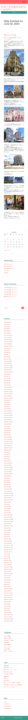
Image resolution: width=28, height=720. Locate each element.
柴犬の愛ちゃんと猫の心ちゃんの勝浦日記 (13, 684)
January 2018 (7, 543)
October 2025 (7, 343)
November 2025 (7, 341)
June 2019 (6, 506)
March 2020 (6, 486)
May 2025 (6, 354)
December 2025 (7, 339)
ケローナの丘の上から (13, 6)
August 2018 (6, 528)
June (10, 12)
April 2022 (6, 432)
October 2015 (7, 597)
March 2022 (6, 434)
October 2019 (7, 497)
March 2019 (6, 512)
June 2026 (6, 326)
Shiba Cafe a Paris (8, 671)
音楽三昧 (6, 272)
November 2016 (7, 569)
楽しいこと (6, 646)
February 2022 (7, 437)
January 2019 (7, 517)
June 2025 (6, 352)
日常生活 (6, 644)
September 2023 (7, 398)
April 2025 (6, 356)
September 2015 (7, 599)
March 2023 (6, 408)
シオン (6, 37)
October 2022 (7, 419)
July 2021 (6, 452)
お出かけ (20, 37)
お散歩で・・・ (7, 678)
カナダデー (6, 270)
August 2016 (6, 575)
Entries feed (6, 704)
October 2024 (7, 369)
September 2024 (7, 372)
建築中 (5, 642)
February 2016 (7, 588)
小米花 (5, 287)
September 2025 (7, 346)
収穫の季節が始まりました (9, 268)
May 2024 (6, 380)
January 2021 (7, 465)
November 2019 (7, 495)
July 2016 (6, 577)
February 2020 (7, 489)
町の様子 (6, 649)
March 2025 (6, 359)
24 (5, 246)
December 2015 (7, 593)
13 (13, 241)
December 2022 (7, 415)
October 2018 (7, 523)
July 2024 (6, 376)
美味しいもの (7, 651)
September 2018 (7, 525)
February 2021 (7, 463)
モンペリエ (10, 35)
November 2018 (7, 521)
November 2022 (7, 417)
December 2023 (7, 391)
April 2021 (6, 458)
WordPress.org (7, 708)
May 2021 (6, 456)
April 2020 (6, 484)
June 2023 (6, 404)
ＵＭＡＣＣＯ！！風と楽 (9, 687)
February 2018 (7, 541)
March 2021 (6, 460)
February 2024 (7, 387)
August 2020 (6, 476)
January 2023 (7, 413)
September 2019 (7, 499)
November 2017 (7, 547)
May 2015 (6, 608)
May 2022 (6, 430)
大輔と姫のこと (7, 640)
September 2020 (7, 473)
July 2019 (6, 504)
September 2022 (7, 421)
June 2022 (6, 428)
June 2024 (6, 378)
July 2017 (6, 554)
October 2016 (7, 571)
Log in (5, 701)
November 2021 (7, 443)
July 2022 (6, 426)
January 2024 (7, 389)
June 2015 (6, 606)
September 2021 (7, 447)
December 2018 (7, 519)
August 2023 (6, 400)
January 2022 (7, 439)
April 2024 (6, 382)
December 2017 (7, 545)
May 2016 (6, 582)
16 (22, 241)
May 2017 (6, 558)
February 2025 (7, 361)
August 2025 (6, 348)
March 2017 (6, 560)
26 (10, 246)
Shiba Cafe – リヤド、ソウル (10, 669)
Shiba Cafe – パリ (8, 667)
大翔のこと (6, 638)
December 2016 (7, 567)
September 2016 (7, 573)
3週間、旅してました (8, 264)
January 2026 (7, 337)
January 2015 (7, 616)
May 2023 (6, 406)
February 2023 (7, 411)
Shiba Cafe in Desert (8, 674)
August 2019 (6, 502)
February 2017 (7, 562)
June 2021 (6, 454)
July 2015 (6, 603)
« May (5, 250)
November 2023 (7, 393)
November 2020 (7, 469)
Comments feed (7, 706)
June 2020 (6, 480)
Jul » (8, 250)
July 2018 (6, 530)
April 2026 (6, 330)
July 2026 (6, 324)
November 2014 (7, 621)
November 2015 (7, 595)
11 (7, 241)
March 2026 (6, 333)
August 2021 (6, 450)
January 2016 (7, 590)
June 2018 (6, 532)
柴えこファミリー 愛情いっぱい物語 (12, 682)
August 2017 (6, 551)
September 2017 (7, 549)
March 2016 (6, 586)
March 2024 (6, 385)
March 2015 (6, 612)
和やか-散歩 (6, 680)
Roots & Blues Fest (8, 266)
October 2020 (7, 471)
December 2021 (7, 441)
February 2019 (7, 515)
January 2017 (7, 564)
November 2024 (7, 367)
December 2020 (7, 467)
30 (22, 246)
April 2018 (6, 536)
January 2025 (7, 363)
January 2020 (7, 491)
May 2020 (6, 482)
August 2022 (6, 424)
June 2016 (6, 580)
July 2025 (6, 350)
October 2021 (7, 445)
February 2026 (7, 335)
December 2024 (7, 365)
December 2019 (7, 493)
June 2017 (6, 556)
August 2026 (6, 322)
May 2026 (6, 328)
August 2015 (6, 601)
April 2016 (6, 584)
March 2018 (6, 538)
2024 (6, 12)
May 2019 (6, 508)
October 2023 (7, 395)
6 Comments (8, 39)
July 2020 (6, 478)
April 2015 (6, 610)
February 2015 (7, 614)
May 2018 (6, 534)
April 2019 (6, 510)
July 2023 (6, 402)
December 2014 (7, 619)
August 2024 (6, 374)
